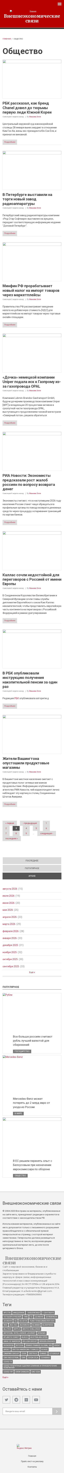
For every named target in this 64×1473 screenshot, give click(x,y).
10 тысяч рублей (12, 1317)
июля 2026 (9, 895)
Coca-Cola (33, 1358)
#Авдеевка (18, 1313)
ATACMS (42, 1333)
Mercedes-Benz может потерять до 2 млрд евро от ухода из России (31, 1103)
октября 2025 (10, 959)
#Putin (7, 1313)
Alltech (7, 1329)
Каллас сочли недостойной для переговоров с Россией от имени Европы (32, 579)
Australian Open (38, 1337)
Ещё (31, 972)
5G (15, 1321)
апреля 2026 (10, 917)
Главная (7, 39)
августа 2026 (10, 888)
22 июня (39, 1317)
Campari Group (11, 1353)
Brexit (7, 1349)
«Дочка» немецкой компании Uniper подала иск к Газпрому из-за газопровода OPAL (32, 381)
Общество (20, 1175)
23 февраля (51, 1317)
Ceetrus (33, 1353)
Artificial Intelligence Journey (19, 1333)
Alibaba (36, 1325)
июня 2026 (9, 903)
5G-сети (23, 1321)
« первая (9, 823)
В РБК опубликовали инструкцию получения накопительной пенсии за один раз (30, 680)
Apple (17, 1329)
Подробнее (9, 142)
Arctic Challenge (31, 1329)
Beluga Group (30, 1341)
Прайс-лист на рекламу (32, 1461)
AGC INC (13, 1325)
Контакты (32, 1467)
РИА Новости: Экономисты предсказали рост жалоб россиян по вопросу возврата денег (29, 482)
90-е (5, 1325)
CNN (23, 1358)
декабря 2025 (10, 945)
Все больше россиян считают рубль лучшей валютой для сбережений (32, 1040)
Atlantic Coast (11, 1337)
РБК (16, 698)
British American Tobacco (25, 1349)
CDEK (24, 1353)
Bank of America (12, 1341)
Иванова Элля (35, 117)
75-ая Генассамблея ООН (42, 1321)
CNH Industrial (11, 1358)
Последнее (32, 860)
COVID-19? (8, 1372)
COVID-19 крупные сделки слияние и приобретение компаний (30, 1367)
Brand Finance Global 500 (39, 1345)
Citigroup (54, 1353)
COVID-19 (8, 1362)
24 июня (8, 1321)
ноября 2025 (10, 952)
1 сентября (48, 1313)
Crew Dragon (22, 1372)
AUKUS (25, 1337)
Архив (44, 876)
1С (31, 1317)
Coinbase (45, 1358)
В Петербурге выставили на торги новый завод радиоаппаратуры (27, 199)
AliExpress (47, 1325)
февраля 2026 (11, 931)
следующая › (46, 833)
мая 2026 (8, 910)
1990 (26, 1317)
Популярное (32, 868)
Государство (22, 1051)
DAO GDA (35, 1372)
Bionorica (8, 1345)
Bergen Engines (47, 1341)
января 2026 (10, 938)
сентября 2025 (11, 966)
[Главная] (32, 11)
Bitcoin (19, 1345)
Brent (57, 1345)
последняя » (11, 838)
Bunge (44, 1349)
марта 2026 (9, 924)
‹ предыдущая (30, 823)
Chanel (43, 1353)
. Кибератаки (33, 1313)
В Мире (18, 1113)
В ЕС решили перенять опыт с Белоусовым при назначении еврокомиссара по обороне (32, 1165)
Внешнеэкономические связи (32, 18)
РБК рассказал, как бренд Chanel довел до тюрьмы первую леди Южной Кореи (27, 107)
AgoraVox (25, 1325)
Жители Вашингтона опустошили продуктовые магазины (26, 763)
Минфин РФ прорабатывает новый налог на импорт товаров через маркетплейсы (31, 290)
